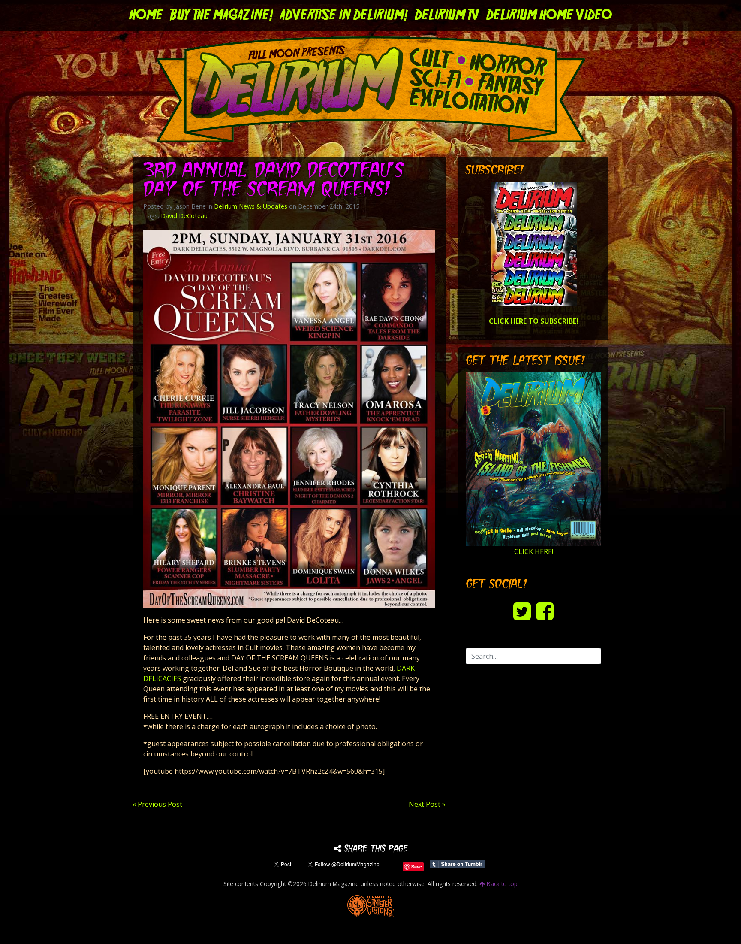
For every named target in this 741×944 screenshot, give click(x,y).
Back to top (501, 884)
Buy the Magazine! (221, 15)
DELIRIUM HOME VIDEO (549, 15)
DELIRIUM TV (447, 15)
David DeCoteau (184, 216)
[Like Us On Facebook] (545, 611)
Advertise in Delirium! (344, 15)
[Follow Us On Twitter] (522, 611)
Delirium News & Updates (250, 206)
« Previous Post (157, 804)
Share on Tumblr (457, 864)
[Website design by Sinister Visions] (370, 905)
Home (146, 15)
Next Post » (427, 804)
